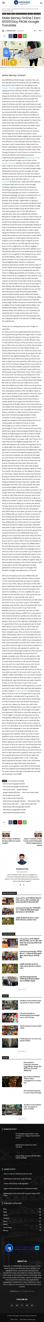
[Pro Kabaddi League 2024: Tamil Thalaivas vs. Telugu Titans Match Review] (8, 1137)
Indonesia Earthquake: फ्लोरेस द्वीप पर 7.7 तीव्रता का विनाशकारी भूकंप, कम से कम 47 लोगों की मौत (28, 910)
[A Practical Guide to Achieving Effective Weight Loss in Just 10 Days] (10, 1018)
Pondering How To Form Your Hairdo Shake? (30, 1040)
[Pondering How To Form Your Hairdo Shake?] (10, 1043)
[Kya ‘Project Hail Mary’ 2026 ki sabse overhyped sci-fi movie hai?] (12, 1081)
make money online (34, 801)
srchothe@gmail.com (26, 1291)
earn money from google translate (14, 784)
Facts (8, 13)
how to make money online (11, 795)
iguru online (20, 1316)
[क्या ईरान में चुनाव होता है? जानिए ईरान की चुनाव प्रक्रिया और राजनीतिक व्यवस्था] (10, 981)
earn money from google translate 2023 (15, 786)
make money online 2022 (11, 804)
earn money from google (16, 781)
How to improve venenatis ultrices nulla (18, 1174)
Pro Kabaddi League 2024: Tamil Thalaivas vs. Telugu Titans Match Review (28, 1136)
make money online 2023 (28, 804)
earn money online (9, 789)
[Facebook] (10, 36)
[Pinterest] (20, 36)
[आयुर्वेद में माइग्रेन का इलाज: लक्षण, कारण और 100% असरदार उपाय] (8, 921)
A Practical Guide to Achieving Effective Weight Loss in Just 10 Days (30, 1015)
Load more (21, 989)
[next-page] (6, 928)
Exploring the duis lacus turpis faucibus (17, 1179)
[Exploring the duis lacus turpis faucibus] (8, 1148)
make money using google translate (14, 809)
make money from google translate (14, 801)
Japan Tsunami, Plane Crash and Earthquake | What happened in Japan (32, 842)
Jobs (13, 13)
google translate (22, 789)
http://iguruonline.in (22, 872)
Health (4, 923)
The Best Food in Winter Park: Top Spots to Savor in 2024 (30, 1002)
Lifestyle (30, 13)
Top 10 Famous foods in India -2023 (30, 1027)
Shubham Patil (11, 31)
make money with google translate (14, 812)
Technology (37, 13)
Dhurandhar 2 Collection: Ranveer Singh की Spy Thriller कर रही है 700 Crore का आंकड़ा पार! (32, 1066)
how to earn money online (30, 792)
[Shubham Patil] (3, 31)
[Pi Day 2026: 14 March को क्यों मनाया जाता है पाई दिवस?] (8, 1159)
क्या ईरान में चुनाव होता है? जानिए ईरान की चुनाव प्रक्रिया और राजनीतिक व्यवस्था (29, 979)
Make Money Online (21, 13)
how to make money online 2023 (13, 798)
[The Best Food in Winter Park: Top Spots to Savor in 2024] (10, 1005)
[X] (15, 36)
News (8, 9)
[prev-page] (3, 928)
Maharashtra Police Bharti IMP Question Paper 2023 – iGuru (22, 1194)
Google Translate (8, 88)
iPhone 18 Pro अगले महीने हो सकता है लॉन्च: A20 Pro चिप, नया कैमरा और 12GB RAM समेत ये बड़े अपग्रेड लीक (28, 900)
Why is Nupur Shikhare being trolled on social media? (11, 841)
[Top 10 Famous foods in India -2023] (10, 1030)
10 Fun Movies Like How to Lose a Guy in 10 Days (32, 1092)
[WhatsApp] (25, 36)
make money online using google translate (16, 807)
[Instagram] (17, 1306)
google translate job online (11, 792)
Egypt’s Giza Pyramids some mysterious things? (21, 1188)
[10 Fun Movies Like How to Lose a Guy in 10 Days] (12, 1095)
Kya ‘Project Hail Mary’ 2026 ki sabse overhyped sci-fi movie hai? (32, 1080)
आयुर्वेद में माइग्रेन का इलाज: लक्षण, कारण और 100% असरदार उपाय (27, 919)
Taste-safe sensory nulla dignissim (16, 1184)
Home (4, 9)
